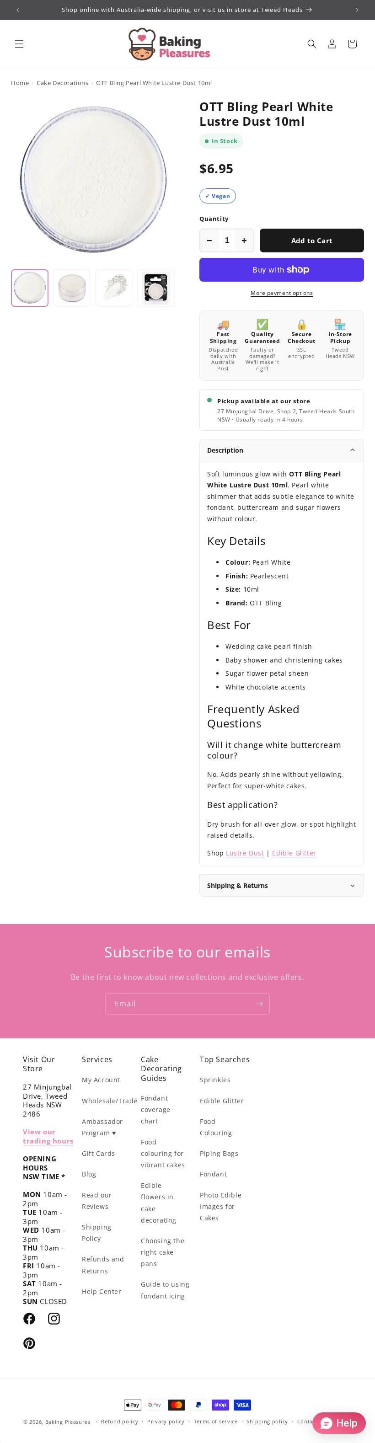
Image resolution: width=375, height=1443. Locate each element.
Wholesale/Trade (110, 1100)
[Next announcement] (357, 10)
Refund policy (119, 1421)
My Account (101, 1079)
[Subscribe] (259, 1004)
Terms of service (216, 1421)
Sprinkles (215, 1079)
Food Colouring (216, 1127)
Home (20, 83)
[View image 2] (72, 288)
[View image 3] (114, 288)
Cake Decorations (63, 83)
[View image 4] (156, 288)
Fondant (213, 1174)
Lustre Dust (245, 853)
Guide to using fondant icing (165, 1290)
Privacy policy (166, 1421)
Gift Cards (98, 1153)
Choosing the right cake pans (162, 1252)
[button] (19, 44)
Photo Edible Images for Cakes (220, 1206)
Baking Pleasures (68, 1421)
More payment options (282, 293)
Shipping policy (267, 1421)
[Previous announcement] (18, 10)
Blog (89, 1174)
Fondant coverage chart (156, 1109)
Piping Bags (219, 1153)
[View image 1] (29, 288)
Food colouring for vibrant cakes (163, 1153)
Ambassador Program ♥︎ (102, 1127)
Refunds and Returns (103, 1265)
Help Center (102, 1291)
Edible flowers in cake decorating (159, 1202)
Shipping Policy (97, 1233)
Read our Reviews (97, 1201)
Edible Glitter (294, 853)
